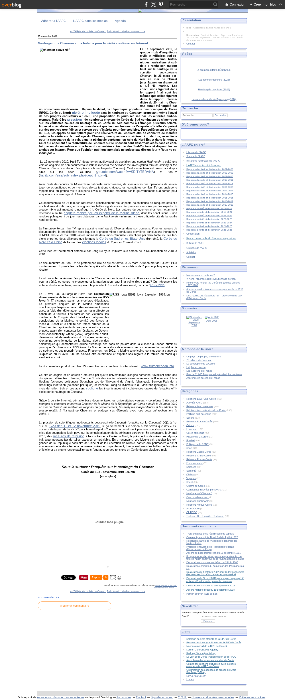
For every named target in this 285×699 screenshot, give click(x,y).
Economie (191, 429)
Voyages (191, 478)
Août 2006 (211, 320)
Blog (188, 27)
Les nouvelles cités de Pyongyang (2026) (214, 99)
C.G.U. (182, 697)
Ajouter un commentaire (74, 605)
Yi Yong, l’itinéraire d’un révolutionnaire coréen (211, 279)
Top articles (123, 697)
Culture (190, 425)
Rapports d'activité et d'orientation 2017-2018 (209, 205)
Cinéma (190, 474)
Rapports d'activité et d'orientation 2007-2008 (209, 169)
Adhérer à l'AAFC (53, 20)
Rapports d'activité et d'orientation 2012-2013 (209, 187)
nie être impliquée (86, 112)
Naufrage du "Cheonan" (166, 585)
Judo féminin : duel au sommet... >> (126, 31)
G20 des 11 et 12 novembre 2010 (74, 426)
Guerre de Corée (195, 485)
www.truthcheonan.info (157, 366)
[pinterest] (161, 4)
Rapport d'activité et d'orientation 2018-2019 (209, 208)
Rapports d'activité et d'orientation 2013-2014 (209, 190)
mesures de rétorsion (68, 436)
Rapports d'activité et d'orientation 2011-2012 (209, 183)
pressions (75, 119)
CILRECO (191, 512)
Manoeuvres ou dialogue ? (200, 275)
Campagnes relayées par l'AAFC (204, 489)
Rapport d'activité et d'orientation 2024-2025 (209, 226)
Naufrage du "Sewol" (197, 501)
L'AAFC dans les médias (90, 20)
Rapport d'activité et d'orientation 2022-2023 (209, 219)
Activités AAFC (194, 402)
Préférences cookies (252, 697)
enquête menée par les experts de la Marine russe (101, 213)
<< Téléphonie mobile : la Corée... (88, 31)
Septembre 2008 (194, 323)
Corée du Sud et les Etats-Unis (122, 238)
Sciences (191, 467)
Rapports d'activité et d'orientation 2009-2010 (209, 176)
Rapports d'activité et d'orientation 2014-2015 (209, 194)
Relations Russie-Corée (199, 459)
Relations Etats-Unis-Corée (201, 398)
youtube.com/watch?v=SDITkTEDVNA (125, 172)
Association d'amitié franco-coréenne (60, 697)
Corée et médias (195, 433)
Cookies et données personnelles (212, 697)
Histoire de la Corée (197, 436)
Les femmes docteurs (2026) (214, 79)
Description (193, 35)
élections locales (94, 242)
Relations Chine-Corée (198, 455)
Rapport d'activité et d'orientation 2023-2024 (209, 222)
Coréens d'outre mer (197, 497)
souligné (92, 388)
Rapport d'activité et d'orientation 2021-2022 (209, 215)
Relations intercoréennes (199, 406)
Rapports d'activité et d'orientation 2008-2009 (209, 173)
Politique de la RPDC (197, 444)
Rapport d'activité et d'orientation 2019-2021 (209, 212)
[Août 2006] (212, 317)
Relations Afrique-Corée (199, 504)
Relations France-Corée (199, 421)
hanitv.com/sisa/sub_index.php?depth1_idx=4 (73, 175)
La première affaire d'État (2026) (214, 70)
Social (189, 482)
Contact (190, 43)
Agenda (120, 20)
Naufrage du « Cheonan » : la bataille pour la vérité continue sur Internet (93, 43)
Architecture (193, 508)
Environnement (194, 463)
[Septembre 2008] (194, 319)
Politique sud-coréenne (198, 414)
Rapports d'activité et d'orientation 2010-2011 (209, 180)
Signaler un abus (162, 697)
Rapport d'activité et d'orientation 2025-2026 (209, 230)
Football (190, 440)
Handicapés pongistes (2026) (214, 89)
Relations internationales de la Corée (206, 410)
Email (184, 616)
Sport (189, 448)
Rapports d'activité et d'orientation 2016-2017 (209, 201)
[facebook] (146, 4)
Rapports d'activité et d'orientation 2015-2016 (209, 198)
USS (157, 285)
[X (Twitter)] (153, 4)
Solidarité (191, 470)
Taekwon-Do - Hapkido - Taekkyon (205, 516)
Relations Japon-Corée (198, 451)
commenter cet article (164, 588)
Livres (190, 679)
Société (190, 417)
